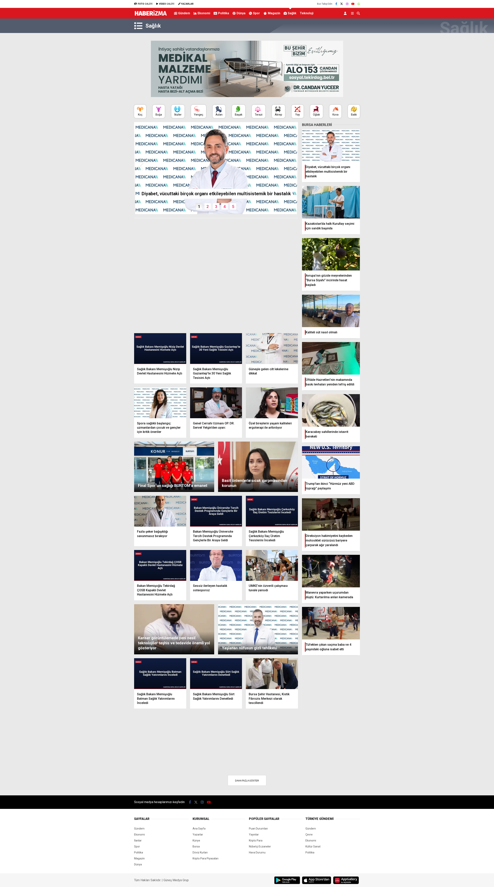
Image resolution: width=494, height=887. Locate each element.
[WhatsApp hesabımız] (359, 3)
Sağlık (292, 13)
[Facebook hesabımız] (336, 3)
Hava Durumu (257, 852)
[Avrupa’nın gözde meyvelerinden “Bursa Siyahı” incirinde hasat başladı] (331, 254)
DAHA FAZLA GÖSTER (247, 780)
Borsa (196, 846)
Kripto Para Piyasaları (205, 858)
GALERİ (145, 4)
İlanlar (138, 840)
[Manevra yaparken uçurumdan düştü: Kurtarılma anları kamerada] (331, 571)
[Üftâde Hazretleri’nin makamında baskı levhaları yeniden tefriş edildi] (331, 358)
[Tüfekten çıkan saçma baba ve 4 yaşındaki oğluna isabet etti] (331, 623)
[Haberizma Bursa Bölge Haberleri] (150, 16)
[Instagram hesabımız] (347, 3)
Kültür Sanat (313, 846)
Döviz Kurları (200, 852)
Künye (196, 840)
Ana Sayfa (199, 828)
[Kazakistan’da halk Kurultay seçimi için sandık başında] (331, 202)
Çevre (309, 834)
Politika (223, 13)
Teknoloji (306, 13)
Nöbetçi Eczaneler (260, 846)
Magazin (274, 13)
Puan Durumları (258, 828)
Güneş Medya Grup (176, 880)
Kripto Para (255, 840)
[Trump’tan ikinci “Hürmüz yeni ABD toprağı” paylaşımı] (331, 462)
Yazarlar (198, 834)
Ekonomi (204, 13)
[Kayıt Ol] (346, 13)
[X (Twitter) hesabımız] (341, 3)
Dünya (241, 13)
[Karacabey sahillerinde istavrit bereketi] (331, 410)
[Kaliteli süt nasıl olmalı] (331, 311)
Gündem (184, 13)
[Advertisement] (114, 92)
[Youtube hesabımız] (352, 3)
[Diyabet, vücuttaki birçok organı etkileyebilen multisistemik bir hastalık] (331, 145)
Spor (256, 13)
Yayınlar (254, 834)
